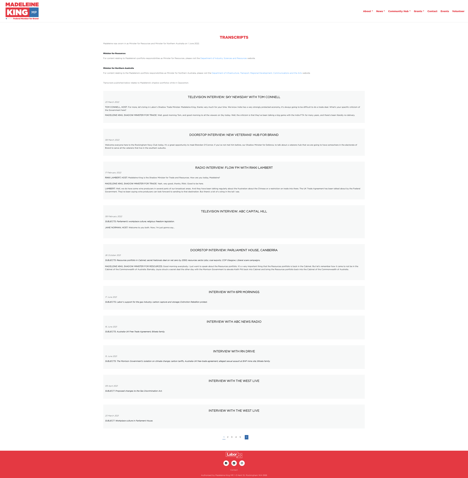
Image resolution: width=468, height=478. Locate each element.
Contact (432, 11)
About (367, 11)
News (379, 11)
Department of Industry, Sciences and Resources (223, 58)
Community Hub (398, 11)
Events (445, 11)
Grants (418, 11)
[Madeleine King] (22, 11)
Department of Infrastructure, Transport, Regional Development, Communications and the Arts (257, 73)
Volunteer (458, 11)
